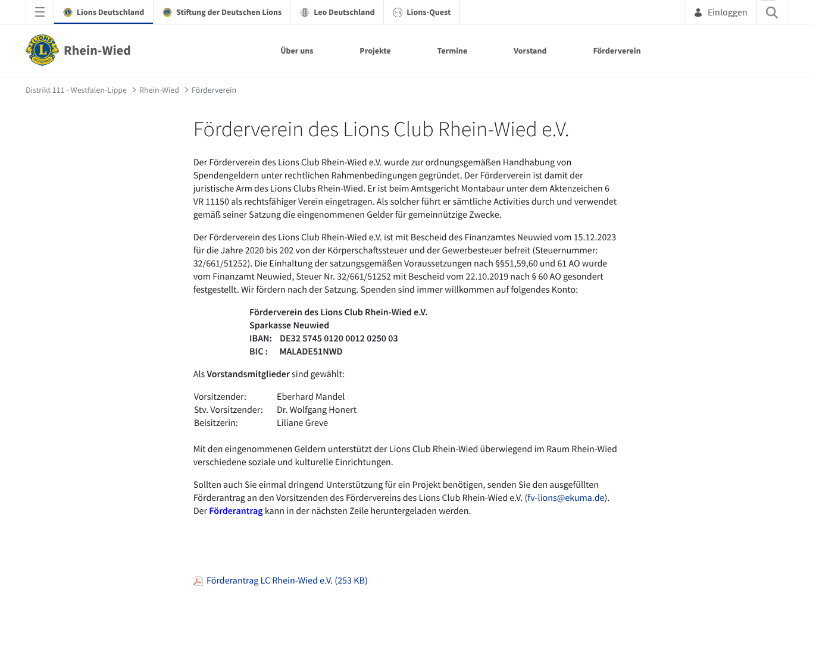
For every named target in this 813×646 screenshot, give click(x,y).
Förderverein (616, 50)
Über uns (296, 50)
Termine (452, 50)
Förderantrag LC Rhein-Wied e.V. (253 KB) (285, 581)
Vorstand (530, 50)
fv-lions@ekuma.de (565, 498)
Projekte (374, 50)
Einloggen (728, 12)
